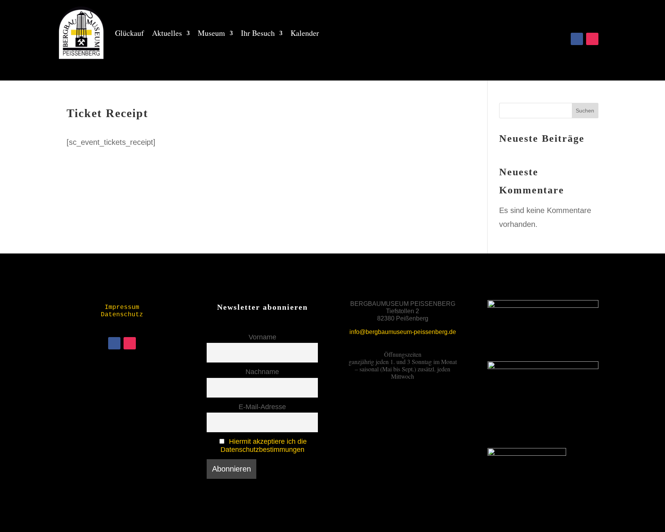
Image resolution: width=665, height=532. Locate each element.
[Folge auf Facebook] (577, 39)
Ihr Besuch (258, 33)
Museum (211, 33)
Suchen (585, 110)
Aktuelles (167, 33)
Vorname (262, 337)
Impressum (122, 307)
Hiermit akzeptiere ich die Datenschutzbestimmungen (264, 445)
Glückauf (129, 33)
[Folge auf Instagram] (592, 39)
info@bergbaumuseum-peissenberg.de (402, 332)
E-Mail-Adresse (262, 407)
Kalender (305, 33)
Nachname (262, 372)
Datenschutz (122, 314)
